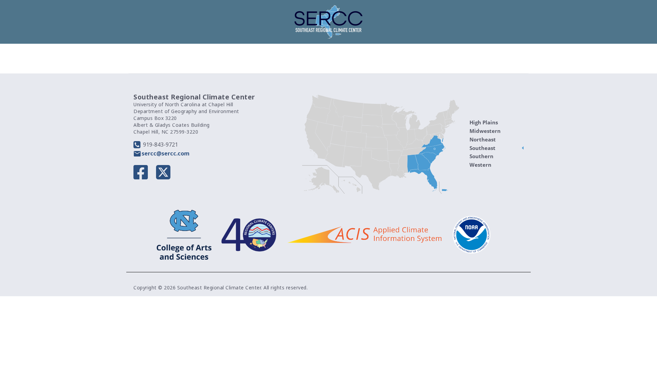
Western (480, 164)
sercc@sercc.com (166, 153)
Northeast (482, 139)
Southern (481, 156)
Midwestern (485, 130)
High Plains (483, 122)
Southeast (482, 148)
